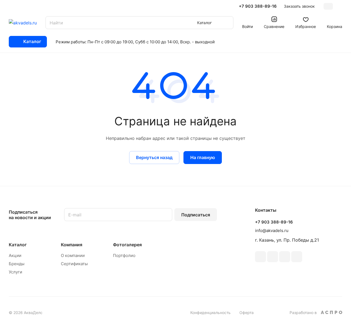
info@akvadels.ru (271, 230)
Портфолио (124, 255)
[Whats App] (296, 256)
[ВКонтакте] (260, 256)
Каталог (18, 244)
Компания (71, 244)
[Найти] (226, 22)
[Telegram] (272, 256)
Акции (15, 255)
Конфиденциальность (210, 312)
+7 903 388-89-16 (258, 6)
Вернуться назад (154, 157)
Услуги (15, 272)
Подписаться (195, 214)
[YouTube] (284, 256)
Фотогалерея (127, 244)
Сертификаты (74, 263)
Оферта (246, 312)
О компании (73, 255)
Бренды (16, 263)
